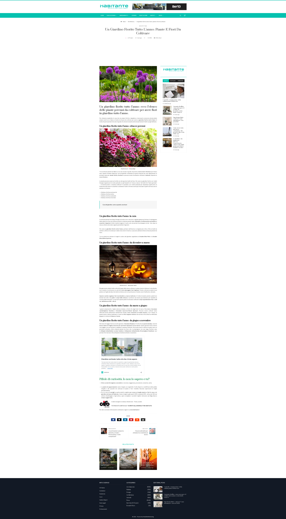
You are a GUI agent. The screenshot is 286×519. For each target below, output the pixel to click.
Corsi (100, 497)
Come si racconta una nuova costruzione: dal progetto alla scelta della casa (178, 130)
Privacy (101, 506)
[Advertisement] (143, 52)
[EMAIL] (143, 419)
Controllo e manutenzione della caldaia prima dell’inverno (172, 100)
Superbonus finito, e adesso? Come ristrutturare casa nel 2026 (178, 120)
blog (151, 396)
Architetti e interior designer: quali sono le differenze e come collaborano (127, 463)
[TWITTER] (119, 419)
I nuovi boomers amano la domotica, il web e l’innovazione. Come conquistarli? (116, 432)
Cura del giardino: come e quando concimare (115, 204)
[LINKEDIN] (125, 419)
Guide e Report (103, 500)
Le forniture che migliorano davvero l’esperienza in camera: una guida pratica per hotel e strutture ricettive (178, 143)
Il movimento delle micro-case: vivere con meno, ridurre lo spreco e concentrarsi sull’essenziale (108, 462)
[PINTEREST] (131, 419)
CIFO (136, 394)
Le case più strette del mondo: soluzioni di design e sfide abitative (147, 464)
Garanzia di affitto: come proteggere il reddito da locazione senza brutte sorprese (178, 109)
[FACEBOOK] (113, 419)
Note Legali (102, 503)
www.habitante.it (134, 409)
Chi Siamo (102, 487)
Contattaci (102, 490)
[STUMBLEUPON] (137, 419)
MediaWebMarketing (148, 516)
